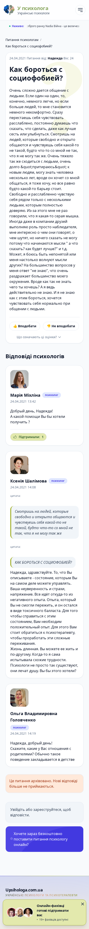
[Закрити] (83, 904)
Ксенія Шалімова (28, 481)
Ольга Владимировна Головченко (33, 717)
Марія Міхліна (25, 395)
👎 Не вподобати (61, 326)
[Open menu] (80, 10)
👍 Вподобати (24, 326)
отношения (58, 748)
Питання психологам (21, 40)
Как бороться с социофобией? (28, 46)
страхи (58, 588)
